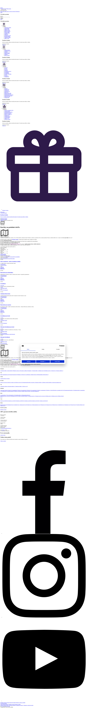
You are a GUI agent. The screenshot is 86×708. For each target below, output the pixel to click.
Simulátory (6, 33)
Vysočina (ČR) (6, 97)
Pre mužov (6, 67)
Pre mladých (6, 75)
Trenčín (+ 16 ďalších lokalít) (3, 288)
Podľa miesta (2, 248)
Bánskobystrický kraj (7, 93)
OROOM (5, 54)
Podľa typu (2, 250)
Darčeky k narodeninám (8, 113)
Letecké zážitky (6, 28)
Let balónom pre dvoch (5, 315)
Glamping (6, 51)
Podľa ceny (2, 252)
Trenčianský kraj (7, 91)
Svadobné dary (6, 115)
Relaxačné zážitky (7, 36)
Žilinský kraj (6, 92)
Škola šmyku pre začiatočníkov (6, 272)
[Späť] (2, 49)
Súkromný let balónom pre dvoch (7, 326)
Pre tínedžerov (6, 72)
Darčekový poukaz (7, 119)
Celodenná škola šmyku (5, 293)
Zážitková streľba (7, 30)
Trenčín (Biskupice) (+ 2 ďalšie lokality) (3, 276)
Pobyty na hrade (7, 55)
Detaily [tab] (43, 349)
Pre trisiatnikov (6, 73)
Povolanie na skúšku (7, 35)
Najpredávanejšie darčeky (8, 112)
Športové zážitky (7, 32)
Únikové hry (6, 34)
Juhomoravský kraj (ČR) (8, 95)
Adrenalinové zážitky (7, 27)
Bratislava (6, 88)
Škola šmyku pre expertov (5, 304)
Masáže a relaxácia (7, 31)
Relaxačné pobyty (7, 52)
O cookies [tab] (58, 349)
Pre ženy (5, 68)
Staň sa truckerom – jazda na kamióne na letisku (10, 261)
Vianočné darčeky (7, 111)
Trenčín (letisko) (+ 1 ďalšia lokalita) (3, 265)
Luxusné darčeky (7, 117)
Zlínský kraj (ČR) (7, 96)
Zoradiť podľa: (2, 255)
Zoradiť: (1, 256)
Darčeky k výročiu (7, 114)
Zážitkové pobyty (7, 50)
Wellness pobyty (7, 53)
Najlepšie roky (6, 76)
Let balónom (3, 283)
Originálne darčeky (7, 116)
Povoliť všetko (57, 361)
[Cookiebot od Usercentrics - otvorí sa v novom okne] (60, 346)
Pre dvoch (6, 69)
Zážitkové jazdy (6, 29)
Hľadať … (2, 16)
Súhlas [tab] (28, 349)
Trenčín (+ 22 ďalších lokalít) (3, 331)
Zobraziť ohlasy (2, 435)
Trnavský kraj (6, 90)
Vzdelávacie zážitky (7, 37)
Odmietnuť (29, 361)
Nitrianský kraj (6, 89)
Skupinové (6, 70)
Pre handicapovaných (7, 71)
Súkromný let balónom (5, 337)
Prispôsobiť (42, 361)
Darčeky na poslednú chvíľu (8, 110)
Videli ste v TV (6, 118)
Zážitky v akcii (6, 38)
